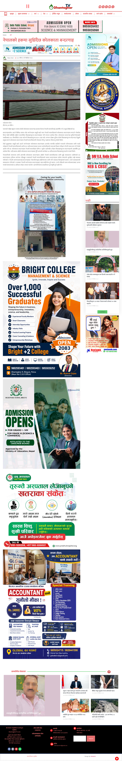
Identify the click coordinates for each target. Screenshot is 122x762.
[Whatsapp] (113, 6)
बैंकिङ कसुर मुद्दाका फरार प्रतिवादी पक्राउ (103, 691)
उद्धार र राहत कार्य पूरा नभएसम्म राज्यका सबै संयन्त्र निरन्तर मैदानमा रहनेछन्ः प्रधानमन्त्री (75, 692)
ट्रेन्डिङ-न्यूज (56, 14)
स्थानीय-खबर (87, 14)
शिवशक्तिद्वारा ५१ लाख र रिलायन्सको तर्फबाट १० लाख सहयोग (101, 302)
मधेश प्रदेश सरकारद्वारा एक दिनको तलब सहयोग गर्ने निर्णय (101, 275)
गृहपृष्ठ (12, 14)
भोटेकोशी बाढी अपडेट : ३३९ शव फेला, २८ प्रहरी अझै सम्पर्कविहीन (103, 715)
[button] (102, 311)
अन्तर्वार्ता (109, 14)
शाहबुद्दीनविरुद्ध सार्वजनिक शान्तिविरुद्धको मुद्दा (99, 250)
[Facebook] (9, 749)
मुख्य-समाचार (22, 14)
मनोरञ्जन (67, 14)
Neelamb (93, 756)
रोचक (77, 14)
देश (44, 14)
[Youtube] (16, 749)
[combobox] (79, 739)
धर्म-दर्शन (99, 14)
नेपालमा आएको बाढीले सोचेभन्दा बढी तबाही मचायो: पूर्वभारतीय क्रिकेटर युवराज (101, 224)
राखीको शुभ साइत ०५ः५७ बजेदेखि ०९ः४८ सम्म (74, 715)
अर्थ (35, 14)
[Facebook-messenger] (12, 749)
